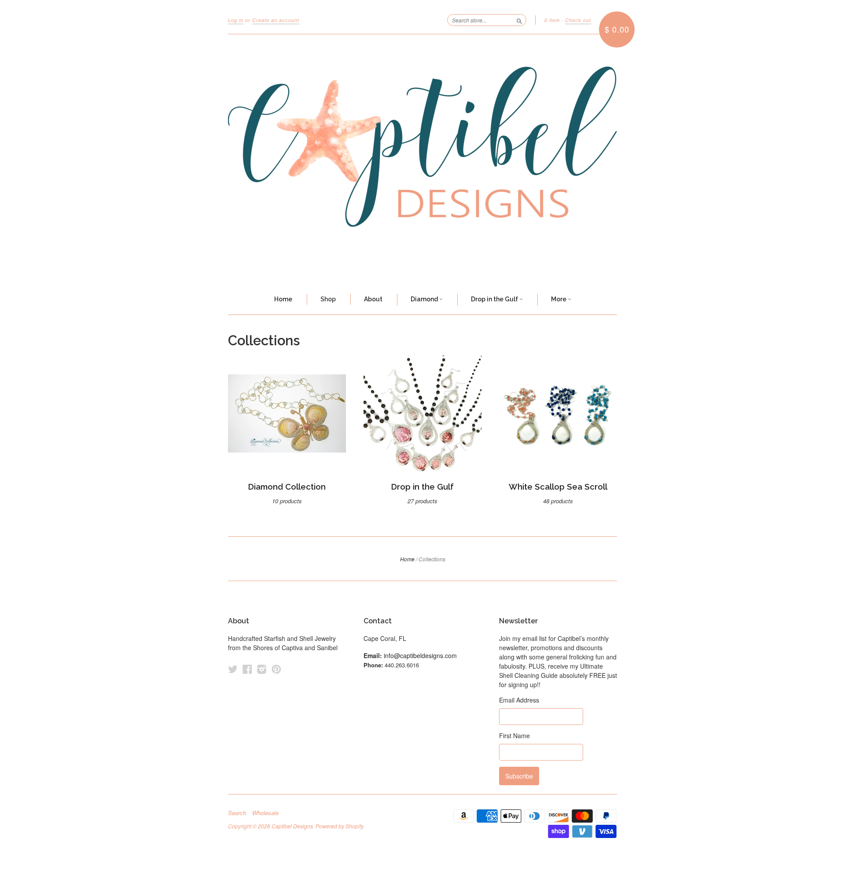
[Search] (519, 19)
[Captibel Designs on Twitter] (233, 669)
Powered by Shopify (339, 826)
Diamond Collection (287, 486)
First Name (514, 735)
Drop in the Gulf (495, 299)
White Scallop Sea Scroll (558, 486)
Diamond (425, 299)
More (559, 299)
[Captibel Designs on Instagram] (262, 669)
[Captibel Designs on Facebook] (247, 669)
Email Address (519, 699)
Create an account (275, 20)
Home (283, 299)
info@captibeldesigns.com (420, 655)
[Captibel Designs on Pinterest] (276, 669)
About (373, 299)
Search (237, 813)
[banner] (422, 159)
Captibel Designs (292, 826)
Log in (235, 20)
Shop (328, 299)
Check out (578, 20)
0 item (552, 20)
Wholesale (265, 813)
